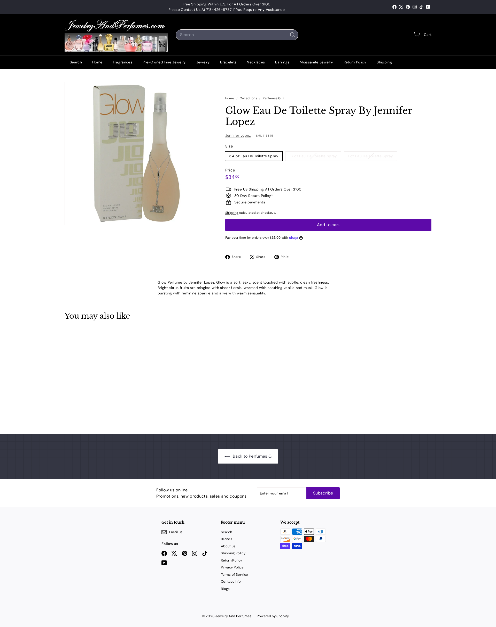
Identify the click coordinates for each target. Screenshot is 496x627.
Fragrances (123, 62)
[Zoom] (136, 153)
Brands (226, 539)
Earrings (282, 62)
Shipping (384, 62)
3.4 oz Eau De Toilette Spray (253, 156)
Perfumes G (272, 98)
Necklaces (256, 62)
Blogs (225, 589)
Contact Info (231, 581)
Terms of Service (234, 574)
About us (228, 546)
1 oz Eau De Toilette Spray (372, 157)
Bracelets (228, 62)
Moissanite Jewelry (316, 62)
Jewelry (203, 62)
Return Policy (355, 62)
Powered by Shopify (273, 616)
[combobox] (237, 34)
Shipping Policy (233, 553)
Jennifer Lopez (238, 135)
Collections (249, 98)
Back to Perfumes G (252, 456)
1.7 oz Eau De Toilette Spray (315, 157)
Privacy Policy (232, 567)
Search (76, 62)
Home (97, 62)
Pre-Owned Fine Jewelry (164, 62)
